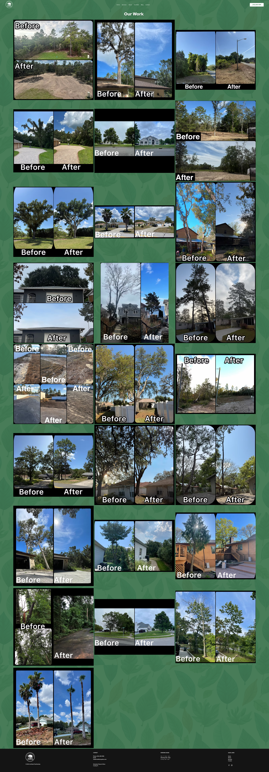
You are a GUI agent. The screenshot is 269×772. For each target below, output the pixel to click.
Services (230, 759)
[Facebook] (229, 765)
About (229, 757)
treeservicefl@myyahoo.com (99, 759)
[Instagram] (232, 765)
